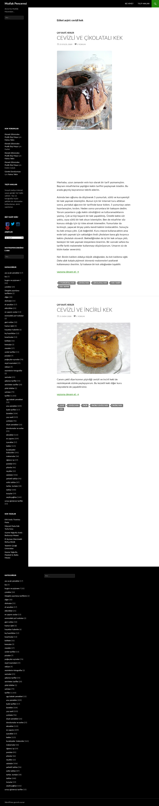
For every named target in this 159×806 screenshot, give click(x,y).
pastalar (9, 464)
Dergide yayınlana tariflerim (16, 596)
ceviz (61, 405)
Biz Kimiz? (129, 3)
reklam (7, 367)
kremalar (8, 345)
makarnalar (10, 456)
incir (85, 405)
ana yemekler (11, 406)
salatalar (9, 475)
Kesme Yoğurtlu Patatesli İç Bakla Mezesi (11, 555)
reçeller (9, 471)
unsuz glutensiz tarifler (14, 501)
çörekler (8, 287)
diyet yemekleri (12, 425)
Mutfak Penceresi (16, 3)
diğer (7, 297)
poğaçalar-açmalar (12, 359)
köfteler (8, 341)
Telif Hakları (144, 3)
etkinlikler (9, 308)
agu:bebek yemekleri (14, 399)
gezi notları (9, 322)
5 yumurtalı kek (67, 283)
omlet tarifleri (10, 352)
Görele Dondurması (13, 172)
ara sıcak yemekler (12, 273)
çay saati (61, 33)
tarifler (7, 396)
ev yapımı (10, 439)
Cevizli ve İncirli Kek (84, 310)
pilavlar (9, 467)
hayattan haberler (12, 330)
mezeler (8, 348)
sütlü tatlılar (11, 482)
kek (61, 409)
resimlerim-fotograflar (13, 371)
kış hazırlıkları (10, 333)
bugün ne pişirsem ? (13, 280)
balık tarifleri (11, 410)
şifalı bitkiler (9, 388)
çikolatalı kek (100, 283)
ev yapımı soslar (11, 312)
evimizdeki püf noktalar (14, 316)
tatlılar (8, 490)
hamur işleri (9, 326)
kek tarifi (115, 283)
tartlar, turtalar (12, 486)
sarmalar (8, 377)
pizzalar (8, 356)
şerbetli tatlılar (12, 479)
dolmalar (8, 301)
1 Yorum (80, 316)
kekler (70, 33)
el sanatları (9, 304)
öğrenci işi (10, 460)
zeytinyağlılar (11, 497)
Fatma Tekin (9, 140)
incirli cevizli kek (100, 405)
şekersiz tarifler (11, 381)
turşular (9, 493)
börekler (9, 413)
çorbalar (9, 421)
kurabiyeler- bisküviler (15, 741)
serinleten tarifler (11, 385)
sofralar (8, 392)
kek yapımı (64, 286)
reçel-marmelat (11, 363)
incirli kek (117, 405)
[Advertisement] (93, 155)
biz (6, 277)
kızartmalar (9, 337)
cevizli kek (84, 283)
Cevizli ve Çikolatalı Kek (90, 38)
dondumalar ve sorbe (14, 428)
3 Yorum (81, 44)
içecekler (9, 442)
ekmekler (10, 435)
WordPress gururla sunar (15, 802)
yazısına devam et (68, 272)
